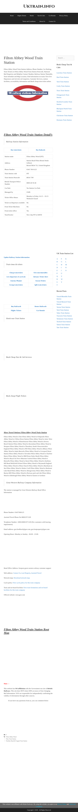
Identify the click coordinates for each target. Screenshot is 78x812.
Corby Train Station (63, 86)
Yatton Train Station (63, 325)
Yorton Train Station (63, 307)
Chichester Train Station (65, 115)
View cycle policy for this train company (26, 583)
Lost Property (25, 573)
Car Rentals (52, 15)
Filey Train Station (11, 739)
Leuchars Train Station (64, 73)
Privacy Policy (63, 15)
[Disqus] (28, 772)
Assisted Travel (36, 573)
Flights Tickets (22, 15)
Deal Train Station (63, 77)
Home (12, 15)
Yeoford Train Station (64, 322)
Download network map (22, 578)
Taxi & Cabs (41, 15)
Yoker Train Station (63, 313)
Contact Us (52, 21)
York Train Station (63, 82)
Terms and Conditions (29, 21)
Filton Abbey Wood (11, 737)
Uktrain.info (39, 6)
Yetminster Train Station (65, 319)
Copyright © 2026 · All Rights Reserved (39, 810)
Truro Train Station (63, 90)
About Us (42, 21)
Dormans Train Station (64, 120)
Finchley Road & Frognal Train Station (16, 741)
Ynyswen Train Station (64, 316)
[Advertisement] (39, 38)
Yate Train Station (63, 327)
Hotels (32, 15)
